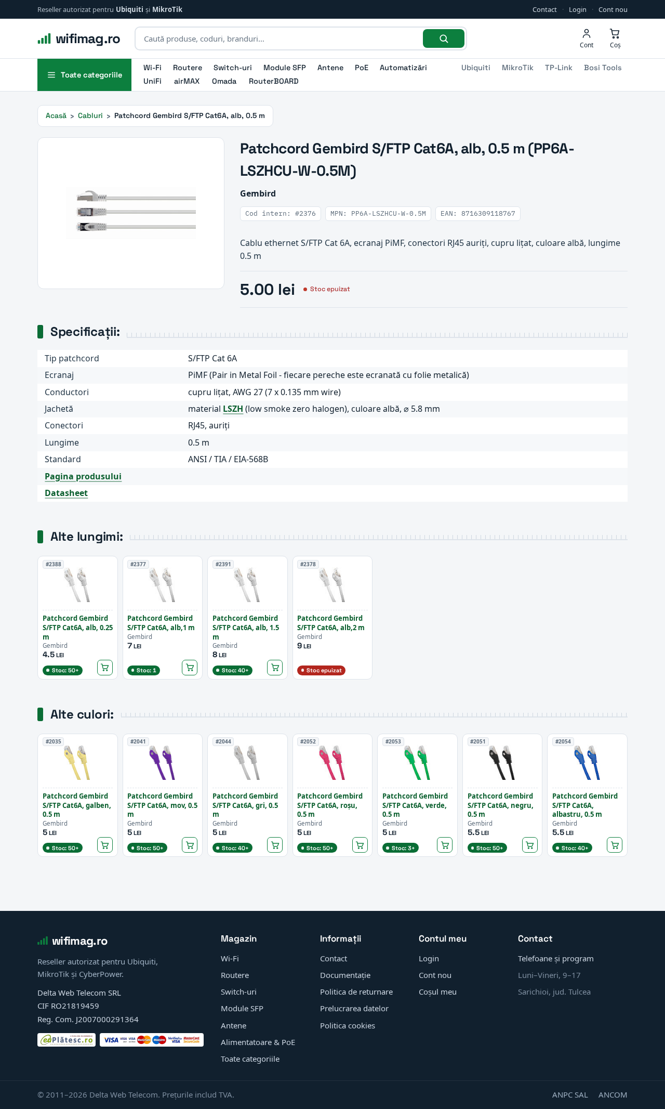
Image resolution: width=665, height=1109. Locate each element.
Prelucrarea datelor (354, 1008)
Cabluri (90, 115)
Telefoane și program (556, 958)
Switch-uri (233, 67)
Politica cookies (347, 1025)
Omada (224, 81)
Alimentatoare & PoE (258, 1042)
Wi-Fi (152, 67)
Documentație (345, 975)
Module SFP (284, 67)
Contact (545, 9)
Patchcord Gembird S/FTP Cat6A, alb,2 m (331, 623)
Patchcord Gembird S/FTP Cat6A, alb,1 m (161, 623)
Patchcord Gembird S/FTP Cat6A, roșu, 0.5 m (330, 805)
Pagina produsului (83, 476)
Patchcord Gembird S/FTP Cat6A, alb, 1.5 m (245, 627)
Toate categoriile (250, 1058)
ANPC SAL (570, 1094)
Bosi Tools (603, 67)
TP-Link (559, 67)
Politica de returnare (356, 991)
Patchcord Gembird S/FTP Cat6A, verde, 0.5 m (415, 805)
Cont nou (613, 9)
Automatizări (403, 67)
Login (578, 9)
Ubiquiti (129, 9)
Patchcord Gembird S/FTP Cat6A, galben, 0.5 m (77, 805)
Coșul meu (438, 991)
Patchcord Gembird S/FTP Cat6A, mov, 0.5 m (162, 805)
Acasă (56, 115)
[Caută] (443, 38)
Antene (330, 67)
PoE (361, 67)
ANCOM (613, 1094)
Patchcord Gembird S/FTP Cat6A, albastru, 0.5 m (585, 805)
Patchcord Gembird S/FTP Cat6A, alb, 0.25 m (78, 627)
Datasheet (66, 493)
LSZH (233, 408)
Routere (187, 67)
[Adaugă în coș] (105, 667)
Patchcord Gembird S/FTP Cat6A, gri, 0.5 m (245, 805)
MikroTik (167, 9)
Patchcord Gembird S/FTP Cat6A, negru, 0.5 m (501, 805)
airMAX (187, 81)
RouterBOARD (274, 81)
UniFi (152, 81)
